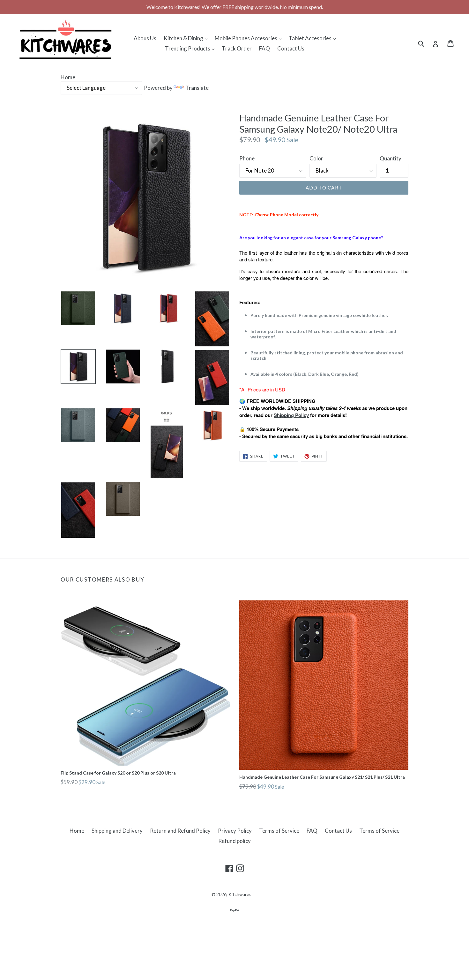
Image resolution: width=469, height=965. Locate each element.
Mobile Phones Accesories (250, 38)
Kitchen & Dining (187, 38)
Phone (247, 158)
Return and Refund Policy (180, 830)
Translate (197, 87)
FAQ (264, 48)
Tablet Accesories (314, 38)
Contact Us (290, 48)
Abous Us (145, 38)
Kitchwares (239, 894)
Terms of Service (279, 830)
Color (316, 158)
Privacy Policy (235, 830)
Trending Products (191, 48)
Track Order (237, 48)
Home (68, 77)
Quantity (390, 158)
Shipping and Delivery (117, 830)
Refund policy (234, 841)
